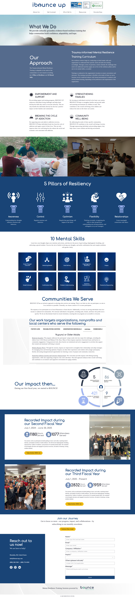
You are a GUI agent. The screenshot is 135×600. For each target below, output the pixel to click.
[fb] (11, 567)
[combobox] (90, 557)
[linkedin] (19, 567)
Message (69, 566)
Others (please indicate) (74, 560)
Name (67, 537)
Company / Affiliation (73, 548)
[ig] (15, 567)
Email (67, 542)
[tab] (35, 329)
